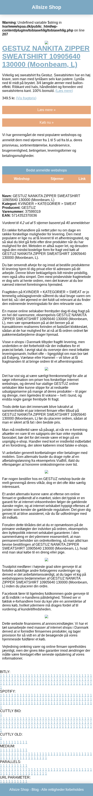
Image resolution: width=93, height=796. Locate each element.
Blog (35, 789)
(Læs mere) (64, 91)
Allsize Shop (46, 7)
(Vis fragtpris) (26, 98)
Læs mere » (46, 110)
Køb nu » (47, 122)
